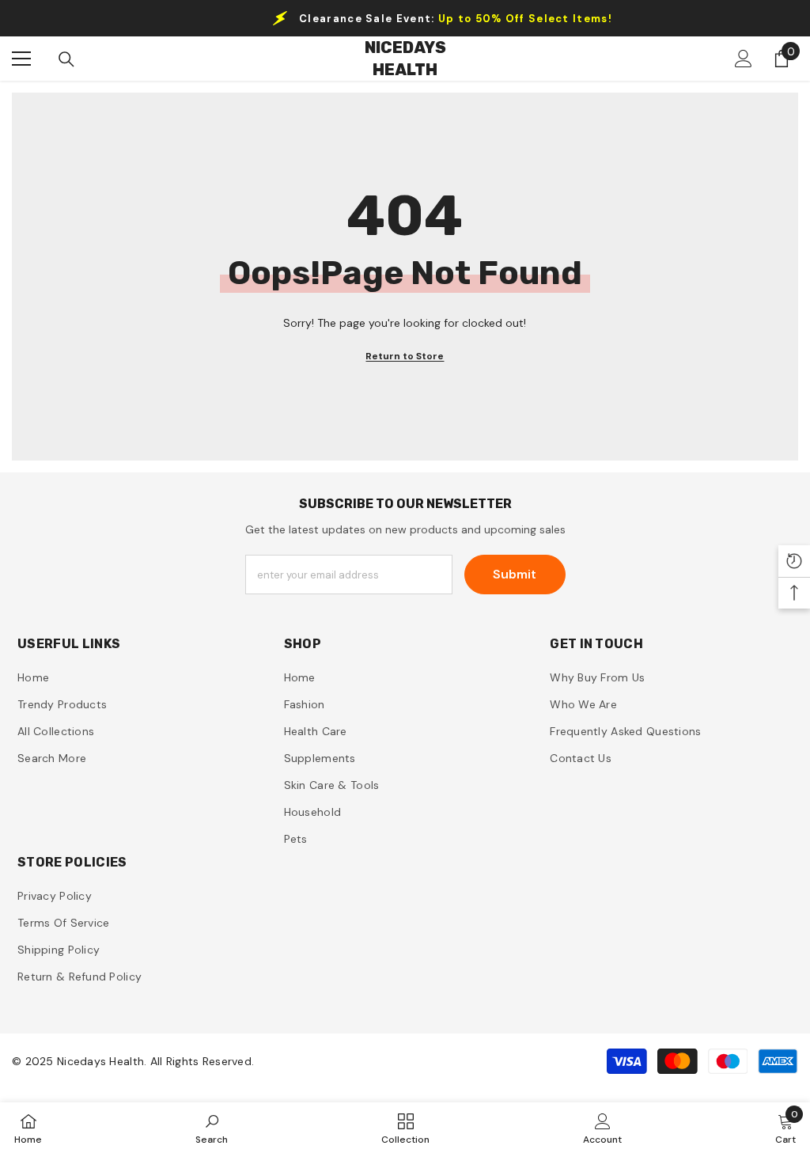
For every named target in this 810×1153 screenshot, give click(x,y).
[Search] (66, 59)
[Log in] (743, 58)
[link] (211, 1128)
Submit (514, 574)
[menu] (21, 58)
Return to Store (404, 356)
